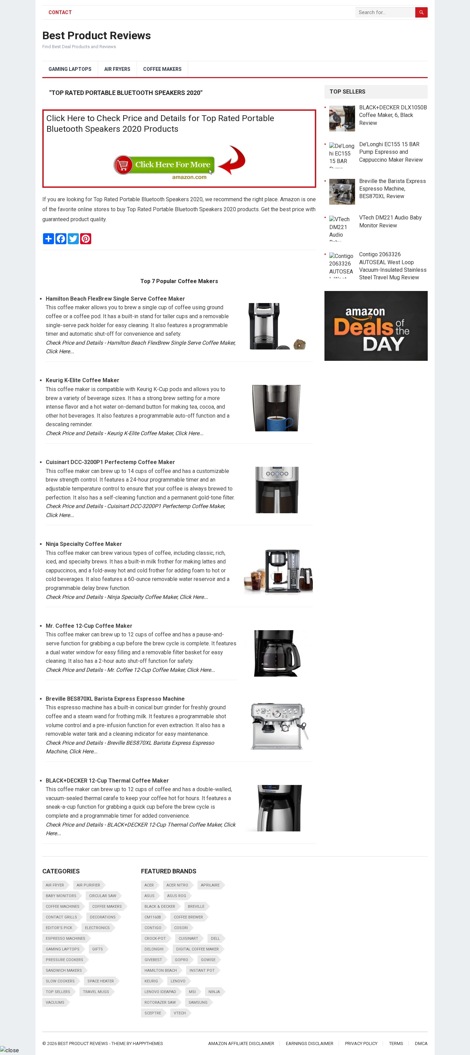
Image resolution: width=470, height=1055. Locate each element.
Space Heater (100, 981)
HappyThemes (148, 1043)
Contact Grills (61, 917)
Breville (196, 906)
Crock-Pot (155, 938)
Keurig (151, 981)
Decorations (103, 917)
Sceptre (153, 1013)
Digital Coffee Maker (197, 949)
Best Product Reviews (96, 35)
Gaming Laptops (70, 69)
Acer (149, 885)
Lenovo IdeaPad (160, 992)
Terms (396, 1043)
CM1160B (153, 917)
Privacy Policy (361, 1043)
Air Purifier (88, 885)
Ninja (214, 992)
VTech (180, 1013)
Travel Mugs (96, 992)
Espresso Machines (65, 938)
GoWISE (208, 960)
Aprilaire (210, 885)
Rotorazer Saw (160, 1002)
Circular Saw (102, 896)
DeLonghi (154, 949)
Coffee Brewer (188, 917)
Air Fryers (117, 69)
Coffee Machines (62, 906)
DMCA (421, 1043)
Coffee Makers (162, 69)
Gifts (97, 949)
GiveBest (153, 960)
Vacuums (55, 1002)
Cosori (181, 928)
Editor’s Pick (59, 928)
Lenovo (178, 981)
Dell (215, 938)
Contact (60, 12)
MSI (192, 992)
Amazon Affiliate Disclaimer (241, 1043)
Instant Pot (202, 970)
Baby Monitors (61, 896)
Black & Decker (160, 906)
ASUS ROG (176, 896)
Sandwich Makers (64, 970)
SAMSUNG (198, 1002)
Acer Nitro (177, 885)
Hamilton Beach (161, 970)
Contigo (153, 928)
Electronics (97, 928)
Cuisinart (188, 938)
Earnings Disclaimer (309, 1043)
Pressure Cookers (64, 960)
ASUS (149, 896)
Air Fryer (55, 885)
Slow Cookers (60, 981)
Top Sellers (58, 992)
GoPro (181, 960)
